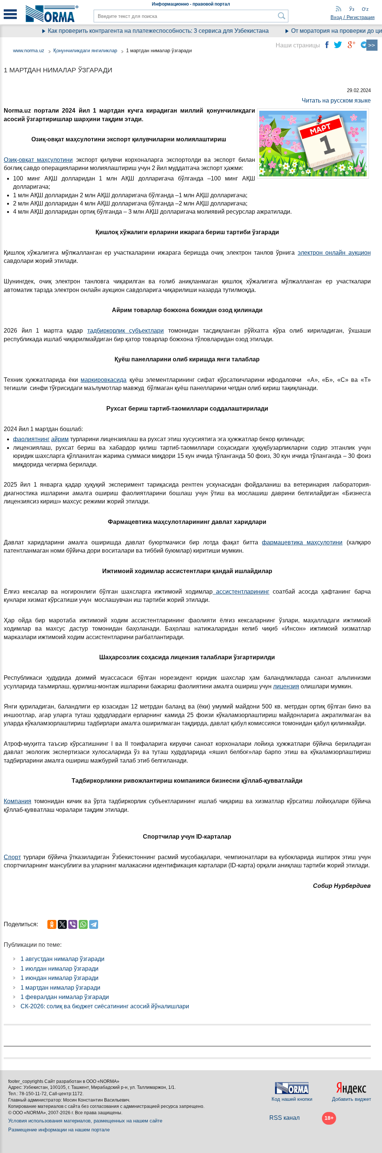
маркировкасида (103, 380)
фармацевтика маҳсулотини (302, 542)
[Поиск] (282, 15)
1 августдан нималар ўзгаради (62, 959)
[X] (62, 924)
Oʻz (365, 9)
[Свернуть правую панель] (372, 45)
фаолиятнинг (31, 439)
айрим (60, 439)
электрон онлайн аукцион (334, 252)
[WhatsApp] (83, 924)
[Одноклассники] (51, 924)
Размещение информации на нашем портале (59, 1129)
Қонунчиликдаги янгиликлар (86, 50)
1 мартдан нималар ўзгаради (60, 987)
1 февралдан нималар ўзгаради (65, 997)
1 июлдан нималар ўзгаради (59, 968)
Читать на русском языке (336, 100)
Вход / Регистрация (353, 17)
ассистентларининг (241, 591)
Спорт (12, 857)
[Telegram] (93, 924)
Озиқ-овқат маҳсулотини (38, 160)
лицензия (286, 686)
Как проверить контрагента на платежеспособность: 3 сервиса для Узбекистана (148, 31)
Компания (17, 801)
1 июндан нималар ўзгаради (59, 978)
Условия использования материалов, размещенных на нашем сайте (85, 1121)
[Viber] (72, 924)
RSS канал (284, 1118)
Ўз (351, 9)
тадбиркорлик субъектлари (125, 330)
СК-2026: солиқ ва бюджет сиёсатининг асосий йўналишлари (105, 1006)
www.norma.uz (28, 50)
